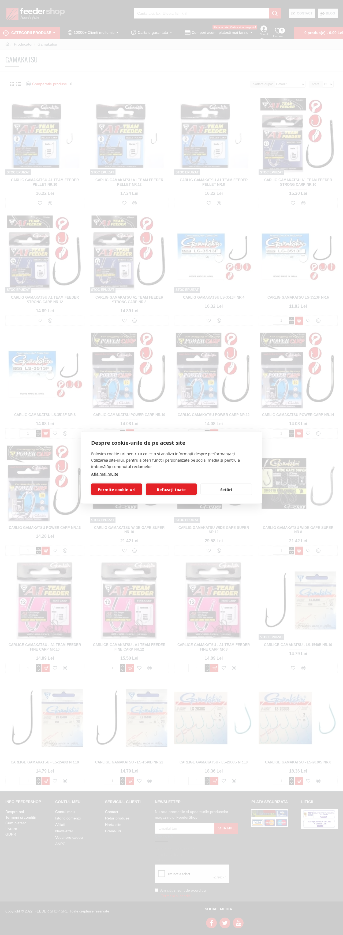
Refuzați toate (171, 489)
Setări (226, 489)
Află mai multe (104, 474)
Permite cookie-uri (117, 489)
